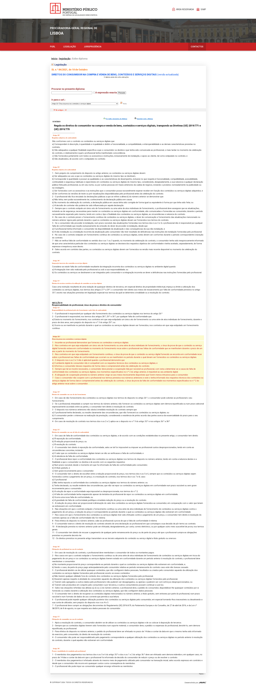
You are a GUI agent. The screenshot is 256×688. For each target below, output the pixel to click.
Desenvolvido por (192, 683)
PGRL (52, 46)
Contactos (197, 46)
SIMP (203, 9)
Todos (125, 103)
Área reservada (185, 9)
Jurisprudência (92, 46)
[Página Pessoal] (73, 9)
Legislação (69, 46)
